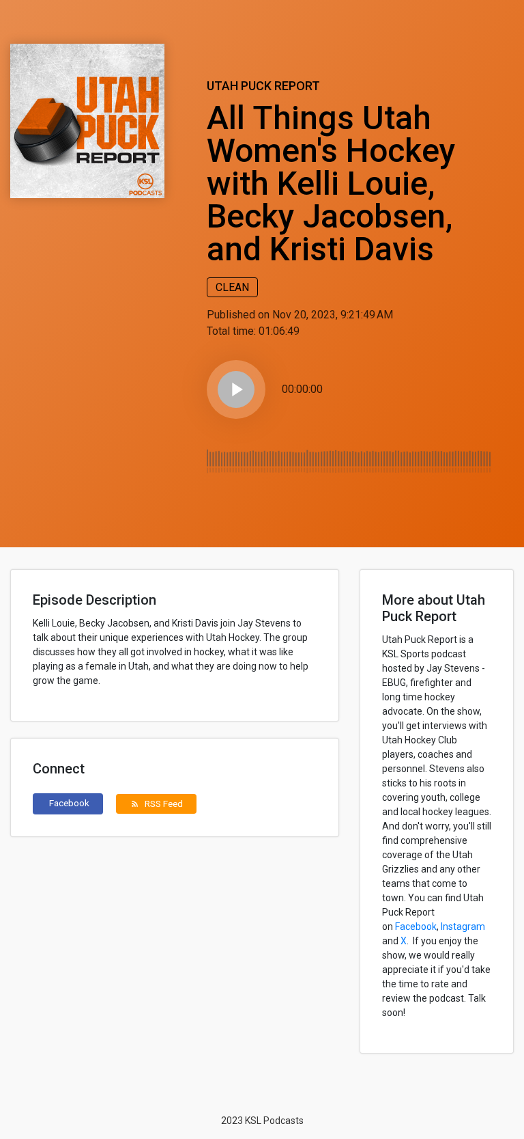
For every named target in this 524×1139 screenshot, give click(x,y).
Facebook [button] (69, 802)
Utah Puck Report (263, 86)
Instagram (463, 926)
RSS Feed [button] (156, 803)
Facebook (416, 926)
